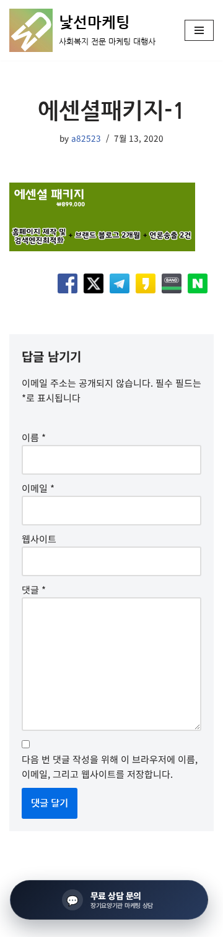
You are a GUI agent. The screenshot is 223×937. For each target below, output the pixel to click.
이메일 (38, 487)
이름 (34, 437)
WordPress (112, 924)
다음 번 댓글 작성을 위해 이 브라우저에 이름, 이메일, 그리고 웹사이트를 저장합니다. (110, 766)
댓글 (34, 589)
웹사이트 (39, 538)
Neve (19, 924)
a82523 (86, 138)
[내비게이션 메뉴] (199, 30)
